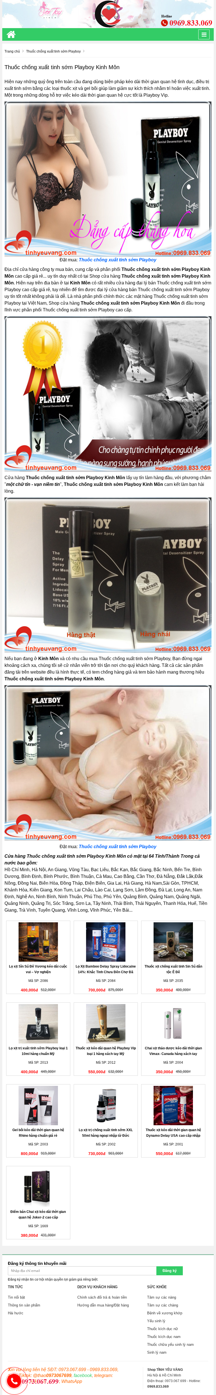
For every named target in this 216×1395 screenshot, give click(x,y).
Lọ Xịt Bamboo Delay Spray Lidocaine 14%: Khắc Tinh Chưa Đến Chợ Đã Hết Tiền (106, 972)
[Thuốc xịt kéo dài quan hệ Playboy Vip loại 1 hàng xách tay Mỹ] (105, 1023)
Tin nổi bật (16, 1297)
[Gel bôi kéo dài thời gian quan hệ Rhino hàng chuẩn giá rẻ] (38, 1105)
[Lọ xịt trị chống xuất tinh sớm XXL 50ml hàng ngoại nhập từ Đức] (105, 1105)
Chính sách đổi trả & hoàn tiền (102, 1297)
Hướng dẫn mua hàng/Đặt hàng (103, 1305)
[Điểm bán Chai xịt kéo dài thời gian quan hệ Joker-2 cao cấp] (38, 1187)
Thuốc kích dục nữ (162, 1329)
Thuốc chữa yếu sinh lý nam (170, 1344)
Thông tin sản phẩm (24, 1305)
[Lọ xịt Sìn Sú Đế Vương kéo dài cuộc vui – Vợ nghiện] (38, 942)
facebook (83, 1375)
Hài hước (15, 1313)
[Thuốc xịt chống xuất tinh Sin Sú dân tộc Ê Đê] (173, 942)
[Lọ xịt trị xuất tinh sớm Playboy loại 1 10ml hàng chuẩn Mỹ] (38, 1023)
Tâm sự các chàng (162, 1305)
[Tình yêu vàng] (108, 14)
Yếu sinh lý (156, 1321)
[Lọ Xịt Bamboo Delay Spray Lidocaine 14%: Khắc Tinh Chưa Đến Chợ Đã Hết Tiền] (105, 942)
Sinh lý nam (156, 1352)
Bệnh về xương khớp (164, 1313)
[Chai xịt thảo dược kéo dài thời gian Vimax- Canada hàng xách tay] (173, 1023)
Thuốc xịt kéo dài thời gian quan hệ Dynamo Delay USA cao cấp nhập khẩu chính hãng (173, 1135)
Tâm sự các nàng (161, 1297)
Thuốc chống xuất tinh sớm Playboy (117, 259)
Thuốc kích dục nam (164, 1337)
